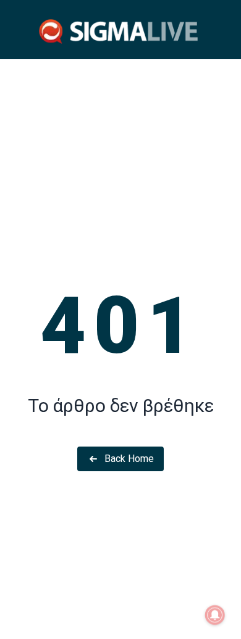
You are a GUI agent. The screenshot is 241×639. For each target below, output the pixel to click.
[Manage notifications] (215, 615)
